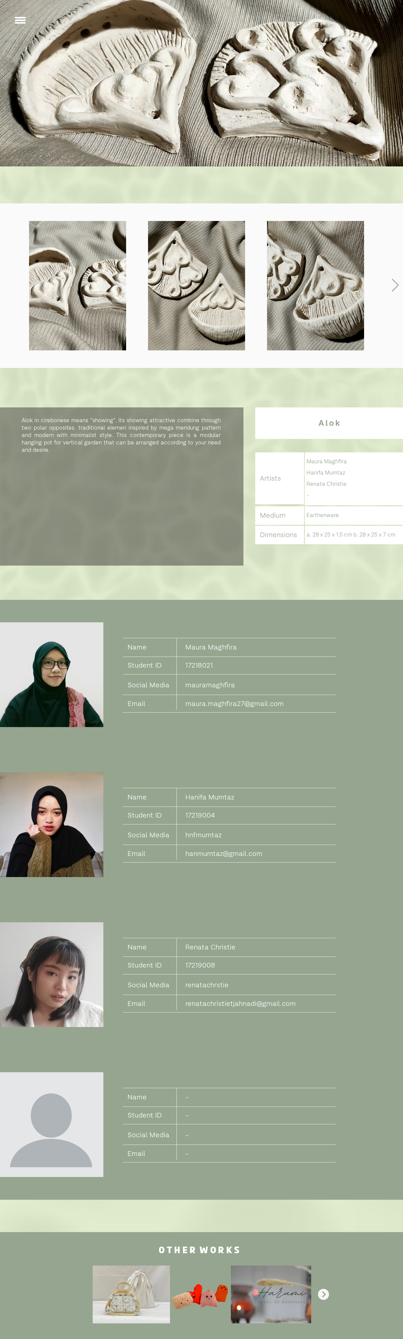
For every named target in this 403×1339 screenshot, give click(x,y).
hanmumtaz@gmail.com (223, 853)
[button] (20, 20)
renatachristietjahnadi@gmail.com (240, 1003)
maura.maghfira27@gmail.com (234, 703)
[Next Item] (395, 286)
